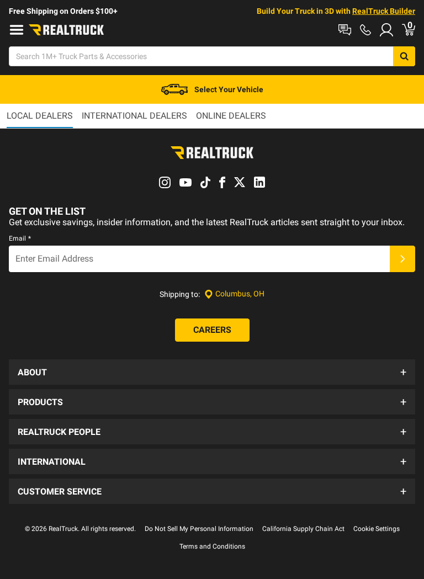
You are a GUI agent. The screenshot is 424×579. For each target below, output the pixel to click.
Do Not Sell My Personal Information (199, 529)
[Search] (404, 56)
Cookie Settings (376, 529)
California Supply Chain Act (303, 529)
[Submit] (402, 259)
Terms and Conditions (212, 546)
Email (20, 238)
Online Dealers (231, 115)
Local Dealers (40, 115)
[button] (212, 372)
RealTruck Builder (383, 11)
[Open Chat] (344, 29)
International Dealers (134, 115)
